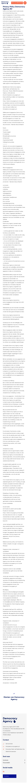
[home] (5, 3)
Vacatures (5, 760)
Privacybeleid (6, 762)
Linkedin (3, 771)
